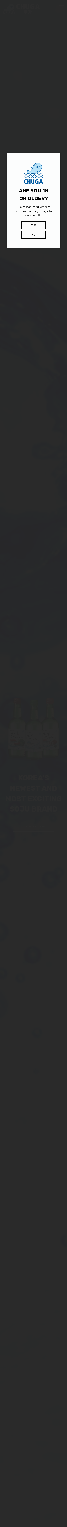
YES (33, 225)
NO (33, 234)
